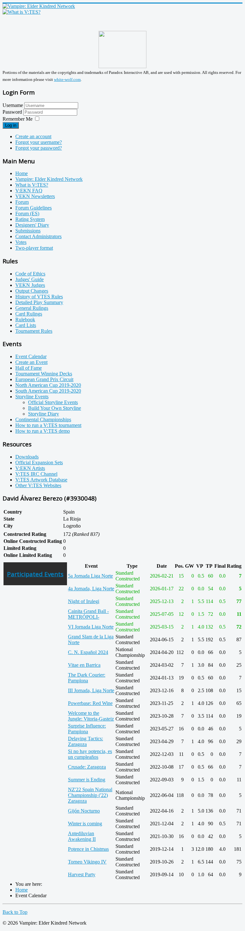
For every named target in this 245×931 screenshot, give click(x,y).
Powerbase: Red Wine (90, 703)
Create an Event (31, 362)
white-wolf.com (67, 79)
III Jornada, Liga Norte (91, 690)
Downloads (27, 456)
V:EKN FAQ (28, 190)
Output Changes (31, 291)
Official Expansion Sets (39, 462)
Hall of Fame (28, 368)
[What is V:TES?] (22, 12)
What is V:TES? (31, 185)
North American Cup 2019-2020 (48, 385)
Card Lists (25, 325)
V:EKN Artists (30, 468)
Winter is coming (85, 823)
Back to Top (15, 912)
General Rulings (31, 308)
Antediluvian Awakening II (82, 836)
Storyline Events (31, 396)
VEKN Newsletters (35, 196)
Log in (10, 125)
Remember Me (18, 119)
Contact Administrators (38, 236)
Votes (20, 242)
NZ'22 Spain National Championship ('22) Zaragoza (90, 795)
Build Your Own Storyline (54, 408)
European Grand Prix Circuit (44, 379)
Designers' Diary (32, 225)
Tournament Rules (33, 331)
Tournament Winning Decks (43, 373)
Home (21, 173)
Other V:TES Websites (38, 485)
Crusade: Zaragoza (87, 767)
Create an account (33, 136)
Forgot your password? (38, 148)
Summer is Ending (86, 779)
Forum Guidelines (33, 207)
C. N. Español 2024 (88, 652)
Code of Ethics (30, 273)
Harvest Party (81, 874)
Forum (22, 202)
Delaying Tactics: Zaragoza (85, 741)
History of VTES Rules (39, 296)
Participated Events (35, 574)
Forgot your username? (38, 142)
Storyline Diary (43, 413)
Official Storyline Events (53, 402)
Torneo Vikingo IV (87, 861)
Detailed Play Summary (39, 302)
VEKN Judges (30, 285)
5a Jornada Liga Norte (90, 576)
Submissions (28, 230)
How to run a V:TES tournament (48, 425)
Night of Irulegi (83, 601)
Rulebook (25, 319)
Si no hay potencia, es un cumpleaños (90, 754)
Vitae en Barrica (84, 665)
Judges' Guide (29, 279)
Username (13, 105)
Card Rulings (28, 313)
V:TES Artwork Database (41, 479)
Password (13, 112)
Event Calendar (31, 356)
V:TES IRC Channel (36, 474)
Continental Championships (43, 419)
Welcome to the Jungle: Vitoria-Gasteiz (91, 715)
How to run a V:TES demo (42, 431)
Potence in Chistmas (88, 849)
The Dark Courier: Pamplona (86, 677)
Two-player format (34, 248)
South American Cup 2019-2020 (48, 391)
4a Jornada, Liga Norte (91, 588)
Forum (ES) (27, 213)
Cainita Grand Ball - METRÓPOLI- (88, 614)
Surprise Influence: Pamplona (87, 728)
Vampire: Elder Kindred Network (49, 179)
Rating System (30, 219)
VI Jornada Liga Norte (91, 626)
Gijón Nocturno (84, 811)
